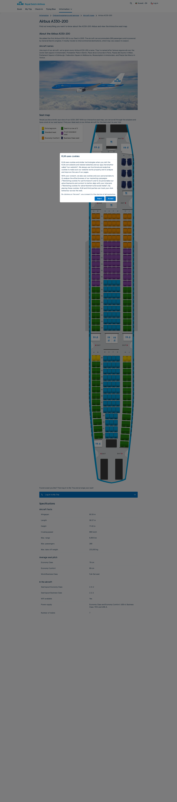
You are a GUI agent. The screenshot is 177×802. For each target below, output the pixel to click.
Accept (110, 199)
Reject (99, 199)
